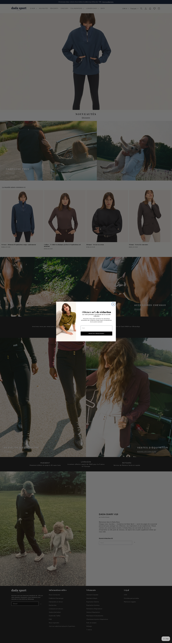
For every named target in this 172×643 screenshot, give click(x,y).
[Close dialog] (113, 304)
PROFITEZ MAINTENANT (96, 333)
